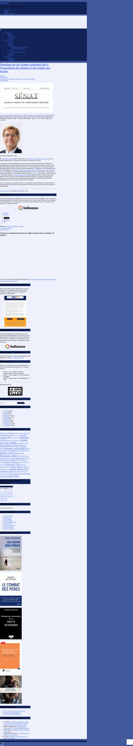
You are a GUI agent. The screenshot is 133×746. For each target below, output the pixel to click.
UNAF (22, 474)
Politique (9, 50)
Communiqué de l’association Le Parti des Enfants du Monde (16, 727)
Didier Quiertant (8, 527)
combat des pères (14, 441)
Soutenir (17, 357)
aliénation (13, 433)
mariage (9, 462)
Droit (6, 79)
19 (12, 494)
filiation (19, 453)
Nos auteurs (10, 35)
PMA (16, 467)
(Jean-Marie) (6, 115)
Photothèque (11, 58)
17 (8, 494)
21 (3, 496)
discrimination (9, 445)
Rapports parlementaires (18, 48)
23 (6, 496)
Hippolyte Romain (9, 529)
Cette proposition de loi (20, 175)
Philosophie (7, 420)
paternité (13, 464)
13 (1, 494)
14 (3, 494)
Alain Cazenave (8, 516)
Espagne (15, 451)
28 (3, 498)
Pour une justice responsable (12, 712)
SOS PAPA (19, 471)
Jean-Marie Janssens (8, 159)
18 (10, 494)
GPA (21, 456)
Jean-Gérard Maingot (10, 522)
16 (6, 494)
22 (4, 496)
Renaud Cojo (7, 517)
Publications (10, 60)
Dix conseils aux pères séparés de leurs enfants (16, 734)
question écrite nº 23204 (20, 115)
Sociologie (10, 55)
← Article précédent (5, 228)
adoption (4, 433)
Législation (10, 45)
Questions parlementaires (18, 52)
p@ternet (4, 3)
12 (12, 492)
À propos (6, 10)
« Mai (1, 500)
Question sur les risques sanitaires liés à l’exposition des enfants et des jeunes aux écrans (25, 68)
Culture (6, 412)
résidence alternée (19, 469)
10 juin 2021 (3, 77)
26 (12, 496)
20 (1, 496)
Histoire (9, 34)
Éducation (10, 44)
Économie (10, 42)
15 (4, 494)
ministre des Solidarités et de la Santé (39, 115)
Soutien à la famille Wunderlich (13, 714)
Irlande (6, 458)
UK (14, 474)
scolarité (21, 226)
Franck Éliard (7, 519)
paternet (2, 75)
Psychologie (10, 53)
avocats (15, 437)
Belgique (9, 440)
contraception (22, 443)
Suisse (6, 474)
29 (4, 498)
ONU (2, 464)
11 (10, 492)
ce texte (34, 173)
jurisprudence (22, 458)
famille (16, 226)
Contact (6, 11)
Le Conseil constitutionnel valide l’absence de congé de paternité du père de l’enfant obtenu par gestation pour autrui (16, 723)
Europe (24, 451)
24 (8, 496)
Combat (2, 79)
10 (8, 492)
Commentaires (4, 80)
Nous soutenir (11, 37)
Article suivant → (5, 229)
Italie (12, 458)
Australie (16, 435)
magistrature (14, 460)
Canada (16, 440)
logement (4, 460)
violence (12, 476)
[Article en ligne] (11, 570)
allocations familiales (24, 433)
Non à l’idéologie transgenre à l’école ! (15, 711)
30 (6, 498)
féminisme (9, 455)
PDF (17, 191)
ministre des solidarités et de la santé (38, 159)
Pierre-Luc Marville (9, 525)
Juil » (6, 500)
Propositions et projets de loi (19, 47)
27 (1, 498)
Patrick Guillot (8, 520)
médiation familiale (22, 462)
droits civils (10, 226)
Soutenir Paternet (8, 13)
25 (10, 496)
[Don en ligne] (28, 210)
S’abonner (10, 39)
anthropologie (6, 435)
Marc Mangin (7, 524)
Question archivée (5, 191)
